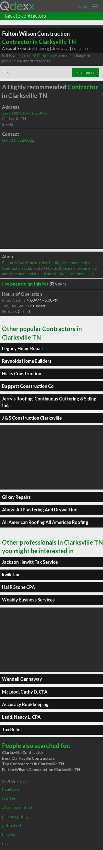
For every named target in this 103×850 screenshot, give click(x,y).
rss (5, 843)
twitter (9, 798)
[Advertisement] (51, 197)
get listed (11, 825)
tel (18, 140)
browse (9, 834)
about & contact (17, 807)
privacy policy (15, 816)
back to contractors (25, 16)
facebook (11, 789)
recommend (86, 72)
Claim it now (47, 55)
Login (82, 6)
